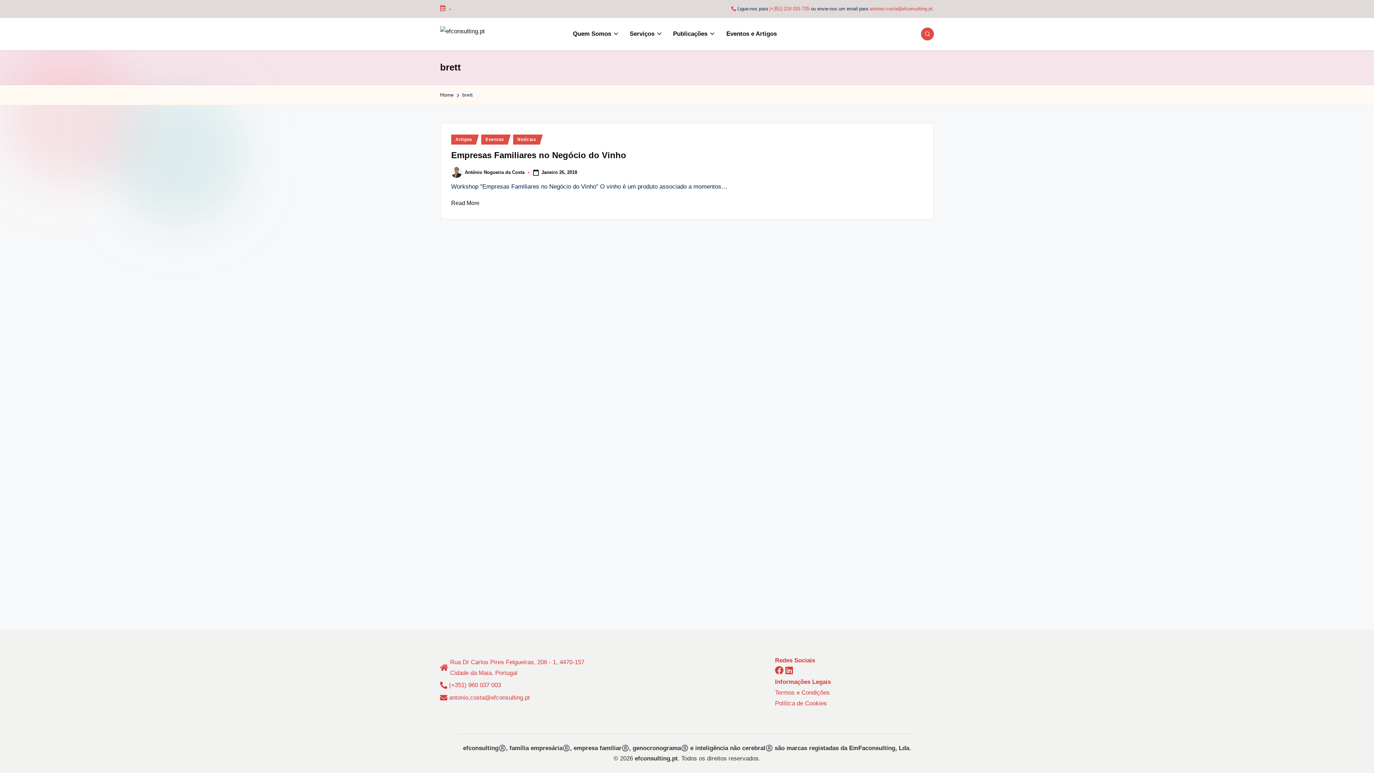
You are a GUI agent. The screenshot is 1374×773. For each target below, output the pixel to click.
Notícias (526, 139)
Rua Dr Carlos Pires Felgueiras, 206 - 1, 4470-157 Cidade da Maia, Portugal (517, 667)
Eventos (495, 139)
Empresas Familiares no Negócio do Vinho (538, 155)
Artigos (463, 139)
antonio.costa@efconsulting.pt (900, 8)
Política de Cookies (801, 703)
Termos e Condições (802, 692)
